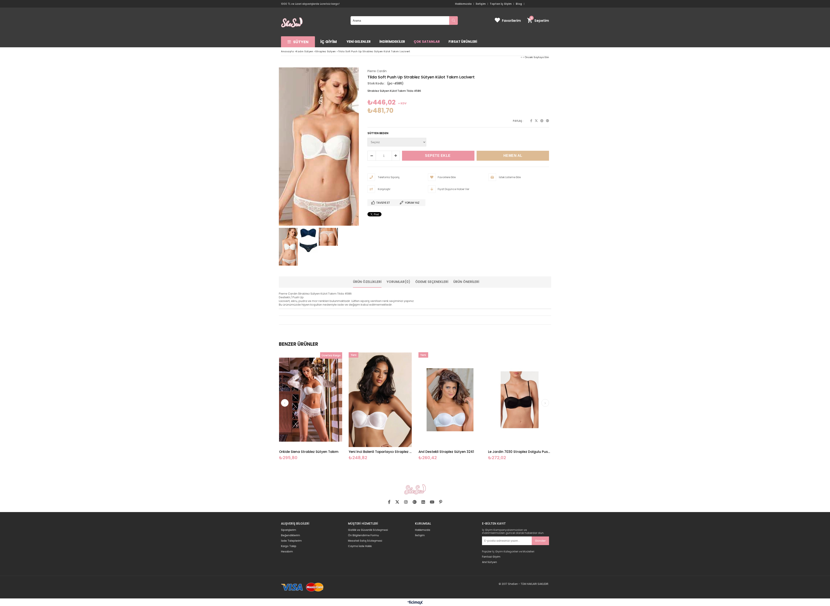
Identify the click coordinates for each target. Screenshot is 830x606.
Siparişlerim (288, 529)
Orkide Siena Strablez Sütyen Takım (308, 451)
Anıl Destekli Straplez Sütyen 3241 (446, 451)
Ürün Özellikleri (367, 281)
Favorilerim (511, 20)
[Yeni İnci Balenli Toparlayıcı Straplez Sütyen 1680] (380, 399)
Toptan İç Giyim (501, 4)
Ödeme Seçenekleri (431, 281)
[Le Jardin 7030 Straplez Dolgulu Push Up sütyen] (519, 399)
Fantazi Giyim (491, 556)
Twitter (536, 121)
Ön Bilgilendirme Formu (363, 535)
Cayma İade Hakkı (360, 546)
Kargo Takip (288, 546)
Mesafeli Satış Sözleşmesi (365, 540)
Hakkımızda (463, 4)
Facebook (531, 121)
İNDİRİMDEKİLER (392, 41)
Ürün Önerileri (466, 281)
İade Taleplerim (291, 540)
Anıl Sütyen (489, 562)
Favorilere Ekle (310, 406)
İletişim (481, 4)
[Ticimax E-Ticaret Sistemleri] (415, 603)
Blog (519, 4)
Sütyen (300, 41)
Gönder (540, 541)
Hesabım (287, 551)
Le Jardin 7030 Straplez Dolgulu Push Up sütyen (519, 451)
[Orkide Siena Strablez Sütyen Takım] (310, 399)
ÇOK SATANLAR (427, 41)
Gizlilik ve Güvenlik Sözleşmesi (368, 529)
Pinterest (541, 121)
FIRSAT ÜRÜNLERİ (463, 41)
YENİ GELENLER (358, 41)
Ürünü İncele (326, 406)
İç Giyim (328, 41)
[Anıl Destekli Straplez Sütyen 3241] (450, 399)
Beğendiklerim (290, 535)
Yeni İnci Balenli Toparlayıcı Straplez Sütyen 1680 (380, 451)
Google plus (547, 121)
